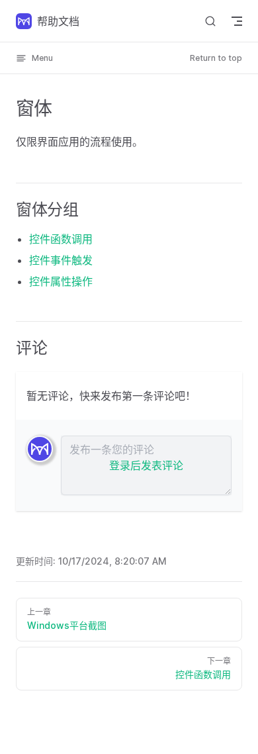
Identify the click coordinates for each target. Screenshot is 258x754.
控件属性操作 (61, 281)
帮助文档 (58, 21)
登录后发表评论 (146, 465)
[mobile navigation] (237, 21)
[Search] (210, 21)
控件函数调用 (61, 239)
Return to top (216, 58)
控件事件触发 (61, 260)
